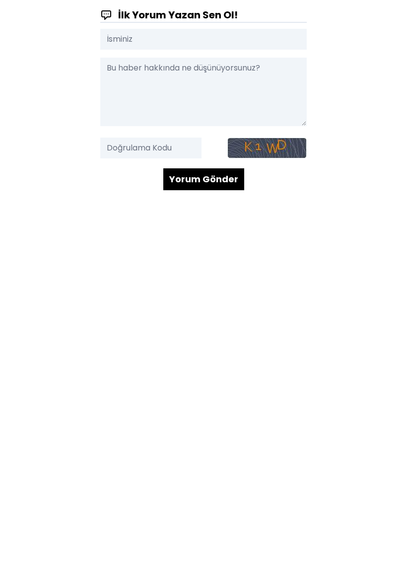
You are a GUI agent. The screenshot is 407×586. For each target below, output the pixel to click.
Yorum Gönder (203, 179)
